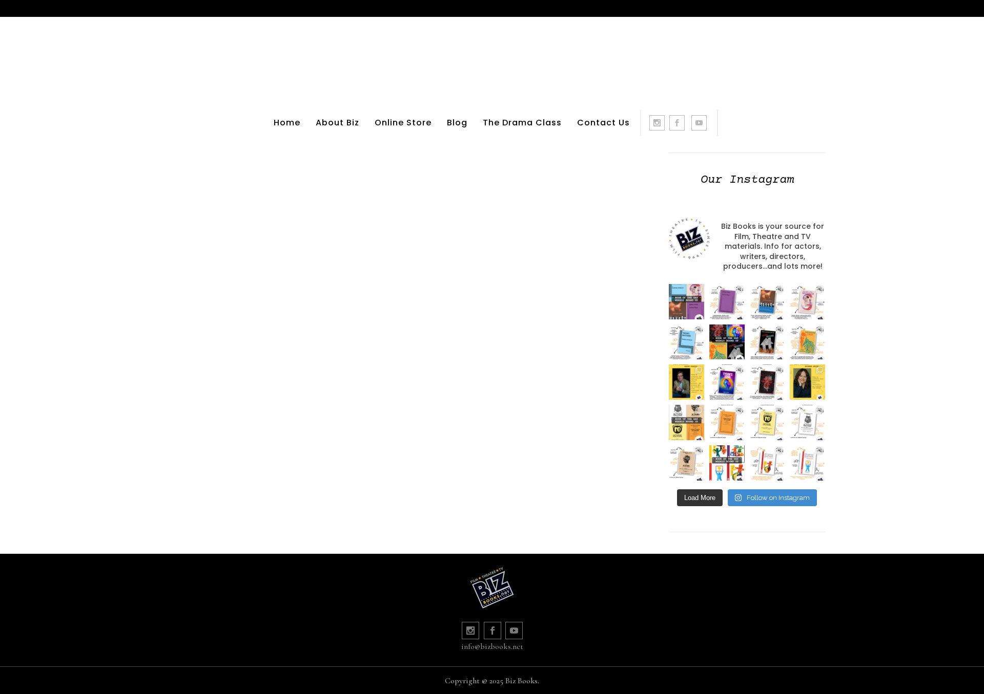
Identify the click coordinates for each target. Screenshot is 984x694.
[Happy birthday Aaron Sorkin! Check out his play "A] (686, 382)
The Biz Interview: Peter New (276, 250)
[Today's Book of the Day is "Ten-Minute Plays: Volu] (727, 422)
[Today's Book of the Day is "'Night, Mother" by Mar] (686, 342)
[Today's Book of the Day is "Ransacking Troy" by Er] (807, 342)
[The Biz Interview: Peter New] (276, 159)
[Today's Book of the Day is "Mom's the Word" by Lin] (767, 301)
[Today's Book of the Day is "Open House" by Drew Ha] (767, 342)
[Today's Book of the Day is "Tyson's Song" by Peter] (727, 382)
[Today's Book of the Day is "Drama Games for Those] (807, 463)
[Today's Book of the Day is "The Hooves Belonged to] (767, 382)
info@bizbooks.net (492, 646)
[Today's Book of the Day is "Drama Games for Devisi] (767, 463)
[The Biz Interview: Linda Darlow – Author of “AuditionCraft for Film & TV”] (511, 171)
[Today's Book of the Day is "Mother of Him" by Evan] (727, 301)
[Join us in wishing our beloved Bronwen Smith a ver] (807, 382)
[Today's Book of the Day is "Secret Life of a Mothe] (807, 301)
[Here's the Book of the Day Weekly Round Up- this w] (686, 301)
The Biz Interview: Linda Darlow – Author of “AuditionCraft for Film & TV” (511, 289)
